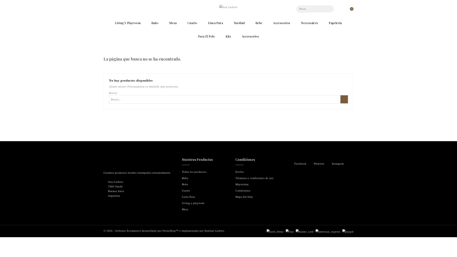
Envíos (239, 171)
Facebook (300, 163)
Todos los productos (194, 171)
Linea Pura (215, 23)
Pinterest (319, 163)
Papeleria (335, 23)
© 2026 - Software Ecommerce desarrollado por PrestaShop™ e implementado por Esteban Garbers (164, 230)
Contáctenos (242, 190)
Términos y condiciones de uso (254, 178)
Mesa (173, 23)
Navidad (239, 23)
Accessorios (281, 23)
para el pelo (206, 36)
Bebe (258, 23)
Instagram (338, 163)
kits (228, 36)
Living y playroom (127, 23)
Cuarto (192, 23)
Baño (155, 23)
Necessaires (309, 23)
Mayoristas (242, 184)
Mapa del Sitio (244, 196)
